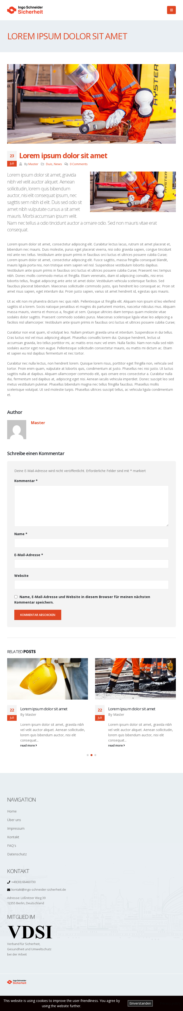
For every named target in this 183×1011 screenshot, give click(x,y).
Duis (49, 164)
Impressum (16, 828)
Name (20, 534)
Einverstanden (140, 1003)
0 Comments (79, 164)
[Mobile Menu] (171, 10)
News (58, 164)
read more (28, 745)
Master (33, 164)
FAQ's (11, 845)
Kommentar (26, 480)
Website (21, 575)
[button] (88, 755)
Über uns (14, 820)
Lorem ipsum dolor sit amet (43, 708)
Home (12, 811)
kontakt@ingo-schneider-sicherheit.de (38, 890)
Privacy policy (170, 1003)
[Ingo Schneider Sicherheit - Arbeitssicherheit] (25, 10)
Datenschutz (17, 854)
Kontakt (13, 837)
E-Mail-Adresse (28, 555)
